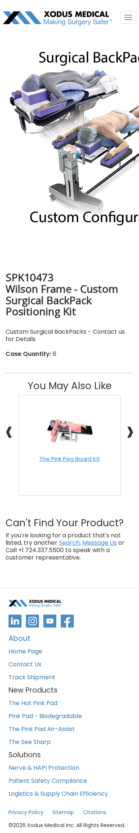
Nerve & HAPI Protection (44, 768)
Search (69, 543)
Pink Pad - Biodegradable (45, 716)
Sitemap (63, 812)
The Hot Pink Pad (33, 703)
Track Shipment (32, 677)
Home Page (25, 652)
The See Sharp (30, 742)
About (19, 639)
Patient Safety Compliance (48, 781)
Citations (94, 812)
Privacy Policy (26, 812)
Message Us (99, 543)
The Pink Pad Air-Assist (42, 729)
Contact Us (25, 665)
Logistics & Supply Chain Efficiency (58, 794)
